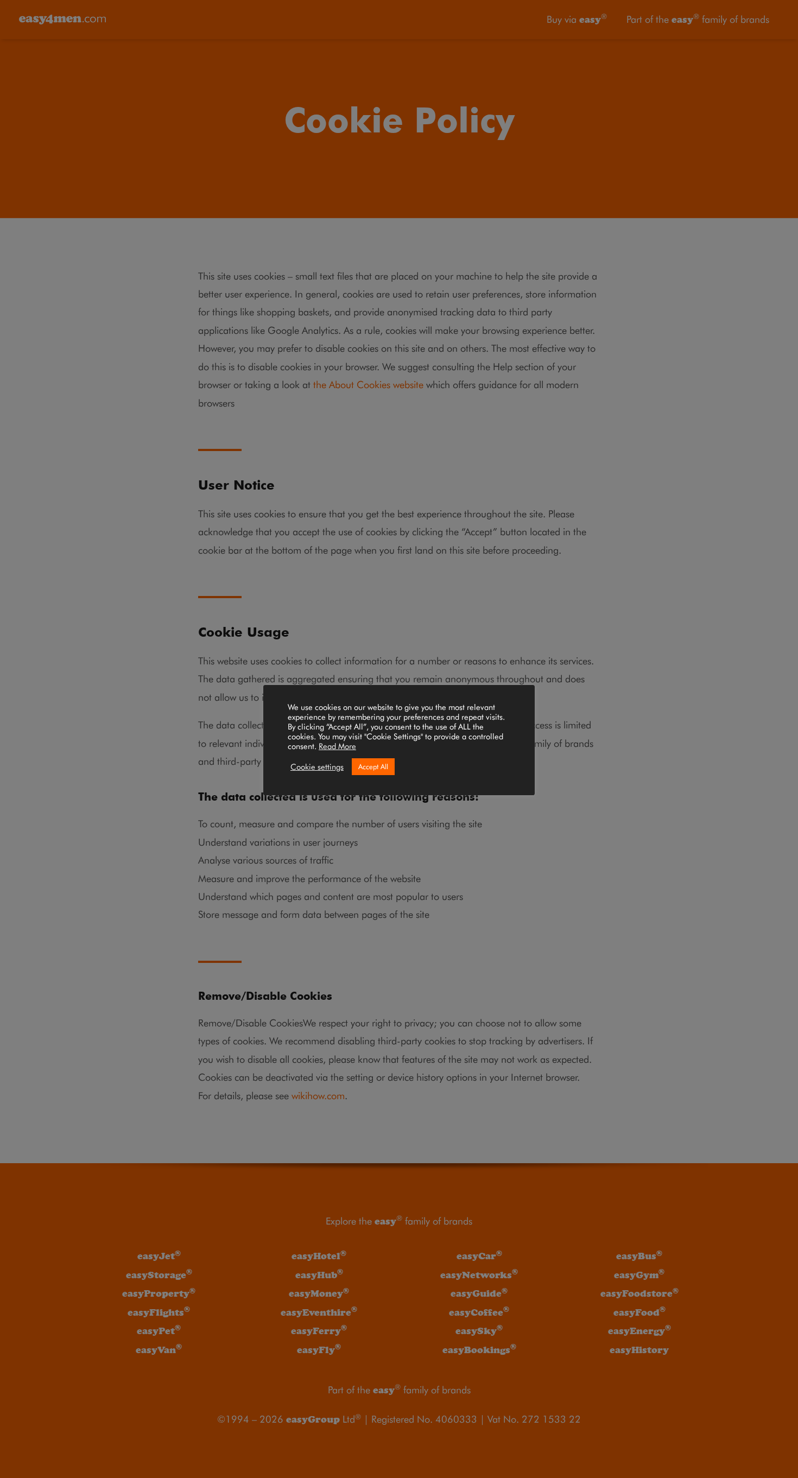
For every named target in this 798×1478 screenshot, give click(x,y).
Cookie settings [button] (317, 766)
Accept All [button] (373, 766)
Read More (337, 746)
